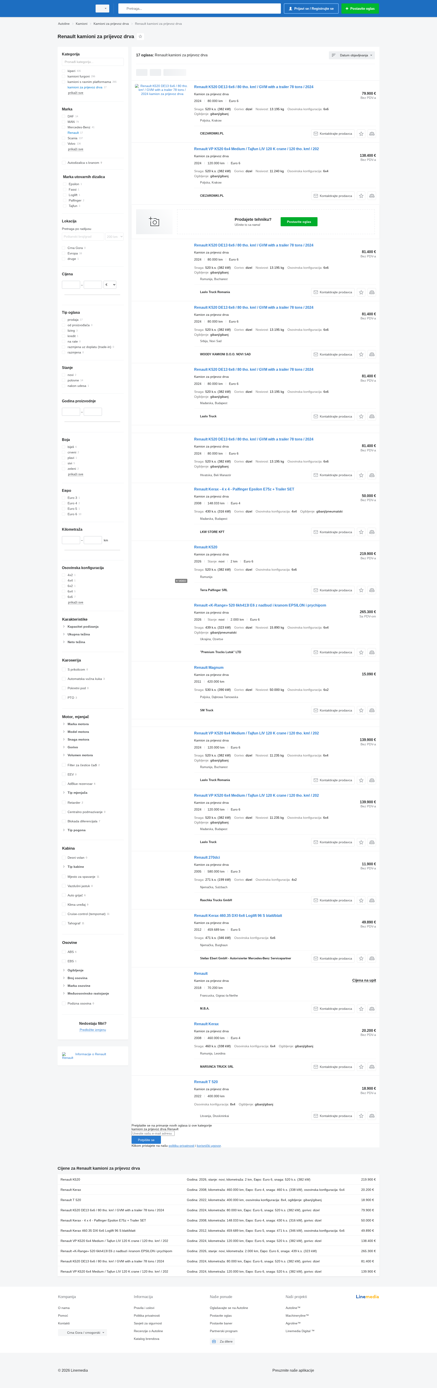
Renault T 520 (206, 1082)
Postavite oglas (299, 222)
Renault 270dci (207, 857)
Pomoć (63, 1315)
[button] (361, 133)
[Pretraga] (123, 8)
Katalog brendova (146, 1339)
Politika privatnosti (147, 1315)
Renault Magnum (209, 667)
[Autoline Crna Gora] (74, 8)
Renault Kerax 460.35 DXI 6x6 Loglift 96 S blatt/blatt (238, 916)
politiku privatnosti (181, 1145)
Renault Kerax (206, 1024)
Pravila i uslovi (144, 1308)
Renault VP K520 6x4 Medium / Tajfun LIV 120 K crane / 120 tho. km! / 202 (256, 149)
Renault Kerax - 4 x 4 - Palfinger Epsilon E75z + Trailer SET (244, 489)
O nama (64, 1308)
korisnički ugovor (209, 1145)
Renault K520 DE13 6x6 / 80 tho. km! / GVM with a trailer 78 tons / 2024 (253, 87)
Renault (201, 973)
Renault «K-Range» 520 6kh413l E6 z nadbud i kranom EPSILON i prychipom (260, 605)
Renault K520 (205, 547)
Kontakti (64, 1323)
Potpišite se (146, 1140)
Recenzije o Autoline (148, 1331)
